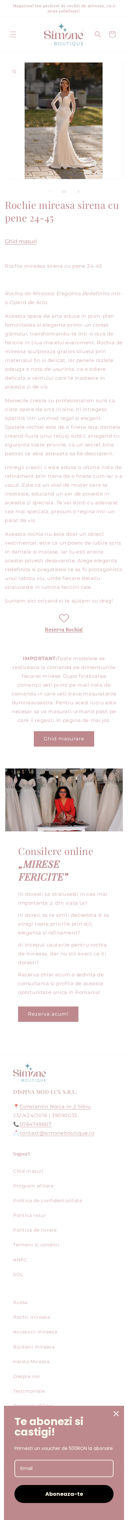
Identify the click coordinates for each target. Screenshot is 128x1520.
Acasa (20, 1302)
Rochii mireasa (31, 1317)
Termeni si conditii (36, 1245)
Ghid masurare (64, 738)
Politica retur (29, 1215)
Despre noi (26, 1376)
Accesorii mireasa (35, 1332)
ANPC (20, 1260)
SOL (18, 1274)
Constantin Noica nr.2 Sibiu (55, 1106)
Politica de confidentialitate (47, 1200)
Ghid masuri (21, 241)
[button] (13, 34)
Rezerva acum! (48, 1014)
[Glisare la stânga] (49, 191)
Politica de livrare (34, 1230)
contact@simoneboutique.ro (57, 1133)
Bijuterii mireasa (33, 1347)
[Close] (116, 1413)
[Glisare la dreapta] (78, 191)
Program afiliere (33, 1186)
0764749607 (36, 1124)
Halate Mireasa (31, 1362)
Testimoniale (29, 1391)
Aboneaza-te (64, 1494)
